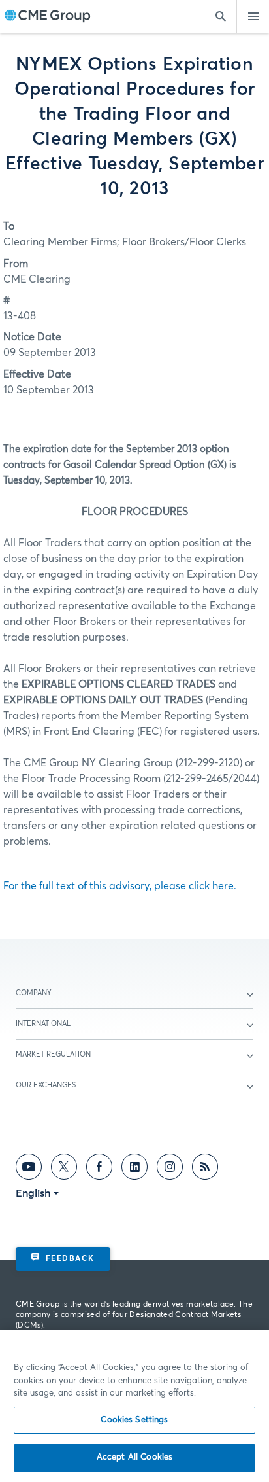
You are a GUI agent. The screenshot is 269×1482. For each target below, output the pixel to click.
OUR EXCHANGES (46, 1085)
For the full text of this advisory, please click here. (119, 886)
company (34, 993)
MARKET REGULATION (53, 1054)
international (43, 1023)
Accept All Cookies (134, 1457)
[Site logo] (47, 16)
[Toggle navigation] (252, 16)
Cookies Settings (134, 1420)
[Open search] (220, 16)
